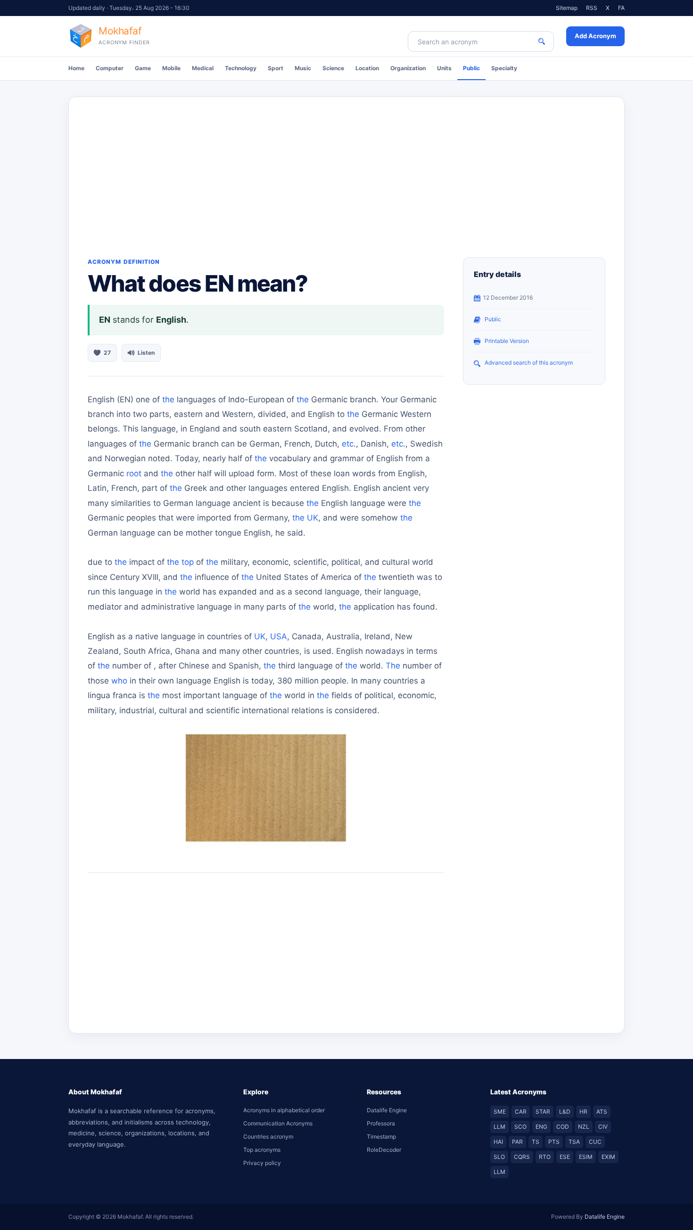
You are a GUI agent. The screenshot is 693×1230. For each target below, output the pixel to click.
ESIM (586, 1156)
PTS (554, 1141)
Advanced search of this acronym (529, 362)
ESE (565, 1156)
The (393, 665)
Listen (146, 352)
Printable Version (507, 340)
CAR (521, 1111)
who (119, 680)
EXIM (608, 1156)
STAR (543, 1111)
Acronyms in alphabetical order (284, 1110)
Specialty (504, 68)
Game (143, 68)
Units (444, 68)
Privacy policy (262, 1162)
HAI (498, 1141)
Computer (110, 68)
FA (621, 7)
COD (562, 1126)
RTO (545, 1156)
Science (333, 68)
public (493, 319)
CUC (595, 1141)
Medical (203, 68)
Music (303, 68)
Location (367, 68)
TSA (574, 1141)
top (188, 562)
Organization (408, 68)
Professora (381, 1123)
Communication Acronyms (278, 1123)
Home (76, 68)
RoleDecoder (384, 1149)
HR (583, 1111)
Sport (275, 68)
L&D (564, 1111)
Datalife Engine (387, 1110)
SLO (499, 1156)
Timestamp (381, 1136)
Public (471, 68)
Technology (240, 68)
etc (348, 443)
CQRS (522, 1156)
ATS (601, 1111)
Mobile (171, 68)
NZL (583, 1126)
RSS (591, 7)
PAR (517, 1141)
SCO (520, 1126)
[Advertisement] (346, 168)
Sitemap (567, 7)
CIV (603, 1126)
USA (278, 636)
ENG (541, 1126)
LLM (499, 1126)
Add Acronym (595, 36)
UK (312, 517)
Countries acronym (268, 1136)
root (133, 473)
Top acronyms (261, 1149)
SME (500, 1111)
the (168, 399)
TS (535, 1141)
